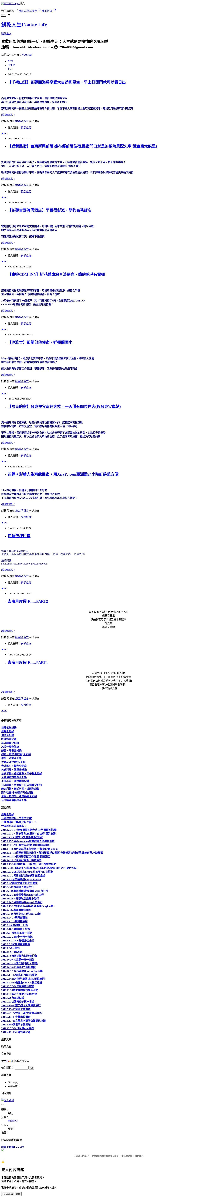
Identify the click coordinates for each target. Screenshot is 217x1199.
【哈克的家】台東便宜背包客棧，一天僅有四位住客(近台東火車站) (64, 406)
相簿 (10, 61)
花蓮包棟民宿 (19, 536)
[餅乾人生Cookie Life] (2, 1150)
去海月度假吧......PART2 (28, 601)
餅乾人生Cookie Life (24, 25)
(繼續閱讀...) (8, 114)
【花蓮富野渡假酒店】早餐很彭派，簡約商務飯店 (50, 210)
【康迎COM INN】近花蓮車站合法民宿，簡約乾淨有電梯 (56, 274)
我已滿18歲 (8, 1194)
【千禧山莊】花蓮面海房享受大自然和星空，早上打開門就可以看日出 (67, 82)
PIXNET (85, 1156)
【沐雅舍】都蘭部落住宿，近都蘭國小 (40, 342)
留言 (26, 121)
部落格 (11, 65)
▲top (4, 133)
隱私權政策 (127, 1156)
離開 (18, 1194)
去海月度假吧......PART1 (28, 662)
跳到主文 (6, 33)
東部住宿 (26, 127)
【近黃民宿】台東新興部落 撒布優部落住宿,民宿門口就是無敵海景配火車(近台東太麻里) (82, 146)
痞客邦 (19, 121)
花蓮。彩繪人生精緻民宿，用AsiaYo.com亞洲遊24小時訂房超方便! (63, 474)
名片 (10, 68)
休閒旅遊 (27, 54)
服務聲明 (139, 1156)
